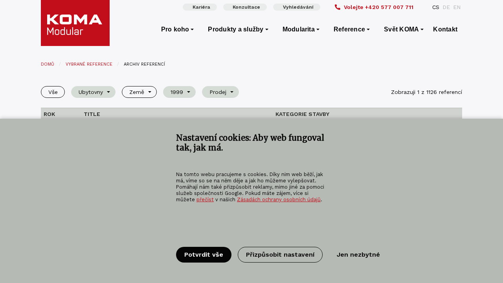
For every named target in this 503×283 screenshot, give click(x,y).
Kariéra (201, 7)
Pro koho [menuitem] (175, 29)
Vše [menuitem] (53, 92)
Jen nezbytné (358, 254)
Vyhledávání (298, 7)
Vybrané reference (89, 64)
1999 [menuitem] (177, 92)
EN (457, 7)
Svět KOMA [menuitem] (401, 29)
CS (435, 7)
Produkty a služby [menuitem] (235, 29)
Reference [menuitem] (349, 29)
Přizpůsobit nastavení (280, 254)
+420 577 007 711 (378, 7)
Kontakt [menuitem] (445, 29)
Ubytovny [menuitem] (91, 92)
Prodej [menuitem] (217, 92)
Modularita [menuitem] (299, 29)
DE (446, 7)
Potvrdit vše (203, 254)
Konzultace (246, 7)
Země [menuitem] (136, 92)
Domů (47, 64)
